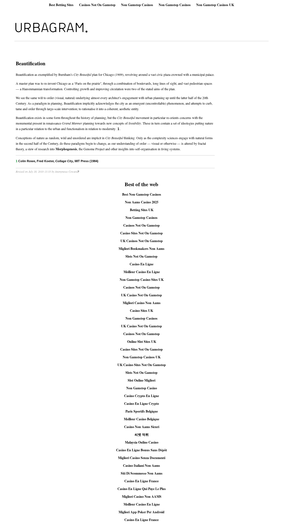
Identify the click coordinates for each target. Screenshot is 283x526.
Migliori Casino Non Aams (142, 302)
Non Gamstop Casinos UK (215, 4)
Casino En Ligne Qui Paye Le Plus (141, 488)
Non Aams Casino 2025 (141, 202)
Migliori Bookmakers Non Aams (141, 248)
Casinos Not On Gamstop (97, 4)
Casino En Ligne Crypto (141, 403)
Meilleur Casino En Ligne (142, 272)
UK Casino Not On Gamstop (141, 295)
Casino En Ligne (141, 264)
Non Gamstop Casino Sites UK (142, 279)
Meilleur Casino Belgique (141, 419)
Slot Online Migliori (141, 380)
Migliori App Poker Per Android (141, 512)
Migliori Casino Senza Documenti (141, 457)
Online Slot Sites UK (141, 341)
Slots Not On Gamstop (141, 256)
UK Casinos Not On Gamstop (141, 241)
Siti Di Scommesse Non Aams (142, 473)
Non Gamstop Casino (141, 388)
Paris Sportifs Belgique (141, 411)
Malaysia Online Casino (141, 442)
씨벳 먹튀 (142, 434)
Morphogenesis (66, 149)
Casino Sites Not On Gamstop (141, 233)
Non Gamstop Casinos (137, 4)
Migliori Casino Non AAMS (141, 496)
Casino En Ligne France (141, 481)
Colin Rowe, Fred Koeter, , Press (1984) (57, 161)
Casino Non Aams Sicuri (141, 426)
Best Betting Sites (61, 4)
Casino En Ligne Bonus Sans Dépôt (141, 450)
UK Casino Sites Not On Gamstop (141, 364)
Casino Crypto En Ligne (141, 395)
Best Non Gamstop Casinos (141, 194)
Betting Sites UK (141, 210)
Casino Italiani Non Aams (141, 465)
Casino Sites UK (141, 310)
